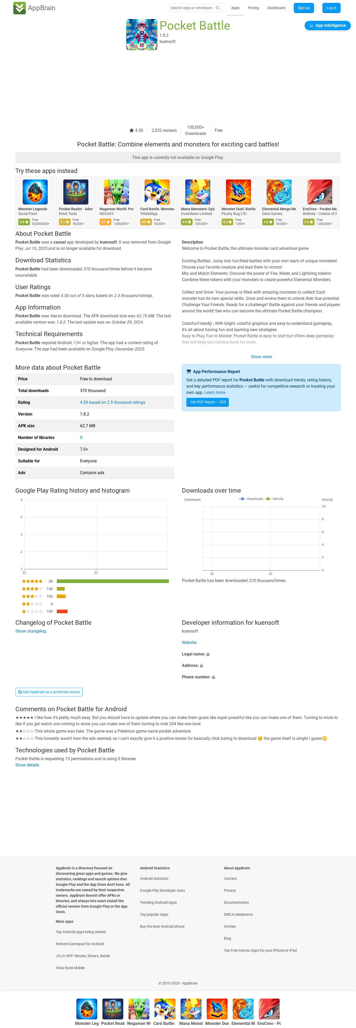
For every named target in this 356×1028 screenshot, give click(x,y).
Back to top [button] (343, 980)
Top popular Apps (154, 914)
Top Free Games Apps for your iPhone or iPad (260, 950)
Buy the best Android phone (162, 926)
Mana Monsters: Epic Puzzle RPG (198, 209)
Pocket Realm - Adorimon (76, 209)
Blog (227, 938)
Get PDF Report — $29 (208, 402)
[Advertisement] (171, 87)
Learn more (214, 392)
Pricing (253, 8)
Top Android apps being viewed (81, 932)
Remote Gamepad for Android (80, 944)
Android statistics (154, 878)
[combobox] (192, 8)
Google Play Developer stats (162, 890)
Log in (331, 8)
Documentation (236, 902)
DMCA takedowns (238, 914)
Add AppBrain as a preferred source (51, 692)
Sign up (304, 8)
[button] (261, 654)
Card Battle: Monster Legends (157, 209)
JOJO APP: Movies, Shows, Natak (83, 956)
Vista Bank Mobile (70, 968)
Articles (230, 926)
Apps (235, 8)
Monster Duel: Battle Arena (238, 209)
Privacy (230, 890)
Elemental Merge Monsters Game (279, 209)
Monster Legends (32, 209)
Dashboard (276, 8)
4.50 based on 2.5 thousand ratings (112, 402)
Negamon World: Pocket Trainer (116, 209)
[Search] (218, 8)
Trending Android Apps (158, 902)
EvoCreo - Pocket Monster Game (320, 209)
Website (189, 642)
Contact (230, 878)
